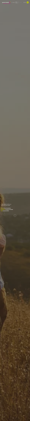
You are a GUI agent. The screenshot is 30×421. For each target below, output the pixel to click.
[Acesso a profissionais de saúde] (28, 2)
